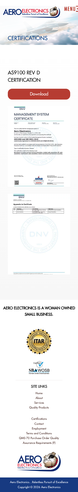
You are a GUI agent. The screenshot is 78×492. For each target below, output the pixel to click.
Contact (39, 423)
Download (39, 94)
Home (39, 393)
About (39, 398)
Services (39, 402)
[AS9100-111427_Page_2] (39, 273)
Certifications (39, 418)
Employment (39, 428)
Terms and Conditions (39, 433)
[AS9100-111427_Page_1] (39, 185)
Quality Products (39, 407)
